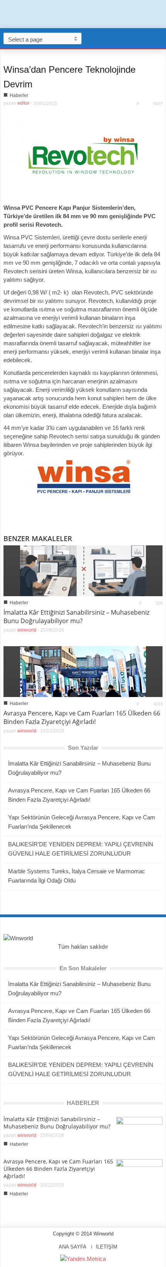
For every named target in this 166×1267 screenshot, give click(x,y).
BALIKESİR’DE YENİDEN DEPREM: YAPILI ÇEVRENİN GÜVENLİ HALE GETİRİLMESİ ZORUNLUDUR (80, 849)
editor (23, 103)
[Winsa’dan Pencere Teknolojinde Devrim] (83, 155)
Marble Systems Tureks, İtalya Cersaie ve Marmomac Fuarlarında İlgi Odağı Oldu (76, 876)
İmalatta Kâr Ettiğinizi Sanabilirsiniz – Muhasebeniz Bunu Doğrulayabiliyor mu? (76, 616)
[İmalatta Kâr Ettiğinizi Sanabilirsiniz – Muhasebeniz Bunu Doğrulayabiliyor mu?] (83, 570)
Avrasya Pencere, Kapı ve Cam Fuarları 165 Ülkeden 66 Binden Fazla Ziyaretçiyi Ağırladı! (81, 717)
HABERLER (83, 1103)
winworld (26, 630)
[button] (158, 38)
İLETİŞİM (106, 1247)
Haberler (19, 95)
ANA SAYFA (72, 1247)
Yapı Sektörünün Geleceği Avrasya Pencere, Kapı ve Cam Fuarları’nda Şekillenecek (81, 822)
